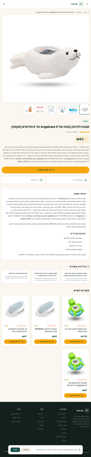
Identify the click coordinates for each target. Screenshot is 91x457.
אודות (41, 425)
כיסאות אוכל (62, 414)
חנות (41, 418)
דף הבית (86, 12)
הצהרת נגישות (15, 421)
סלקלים (63, 418)
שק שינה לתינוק (61, 437)
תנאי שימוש (16, 418)
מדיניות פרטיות (15, 414)
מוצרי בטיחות (62, 425)
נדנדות (64, 440)
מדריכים (40, 421)
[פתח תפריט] (87, 4)
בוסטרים (63, 429)
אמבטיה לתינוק (81, 326)
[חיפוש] (4, 4)
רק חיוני (25, 450)
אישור (15, 450)
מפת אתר (40, 429)
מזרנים (64, 433)
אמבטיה (78, 12)
